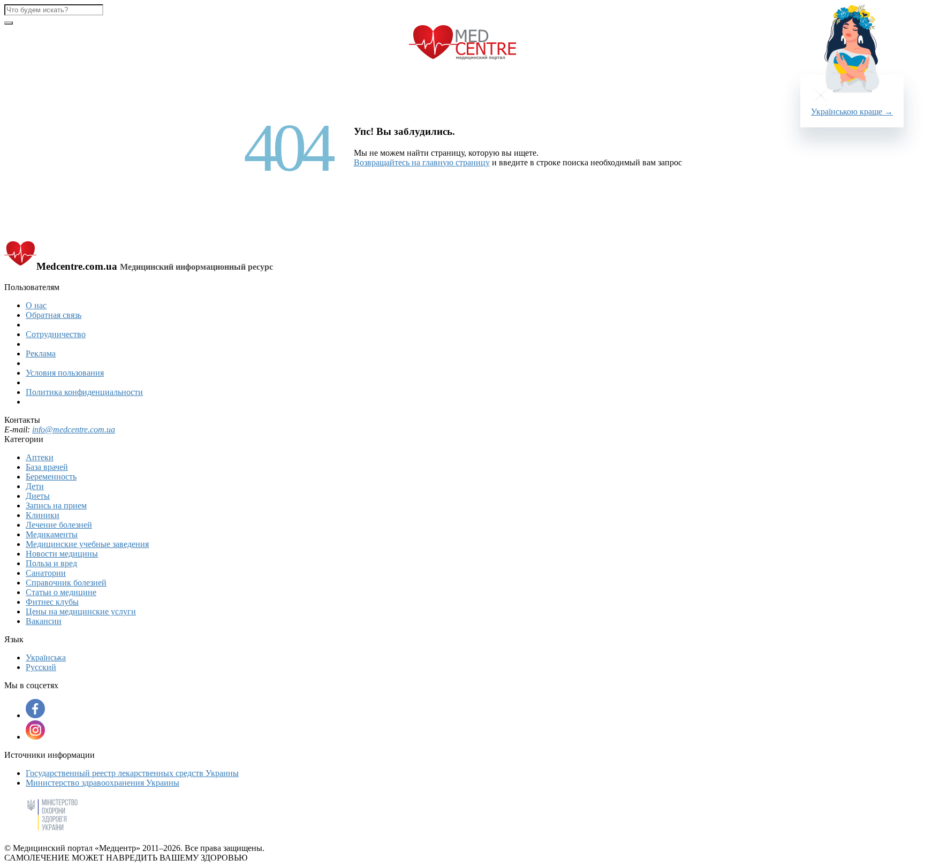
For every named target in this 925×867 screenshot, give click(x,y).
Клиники (42, 515)
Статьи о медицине (61, 592)
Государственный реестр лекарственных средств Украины (132, 773)
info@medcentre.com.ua (73, 429)
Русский (41, 667)
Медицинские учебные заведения (87, 544)
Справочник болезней (66, 582)
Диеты (38, 495)
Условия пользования (65, 372)
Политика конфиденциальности (84, 392)
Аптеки (40, 457)
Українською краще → (852, 111)
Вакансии (44, 621)
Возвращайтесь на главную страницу (422, 162)
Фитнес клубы (52, 601)
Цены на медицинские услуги (81, 611)
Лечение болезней (59, 524)
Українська (46, 657)
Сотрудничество (56, 334)
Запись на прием (56, 505)
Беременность (51, 476)
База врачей (47, 466)
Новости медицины (62, 553)
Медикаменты (52, 534)
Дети (35, 486)
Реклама (41, 353)
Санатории (46, 572)
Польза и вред (51, 563)
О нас (36, 305)
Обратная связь (53, 315)
